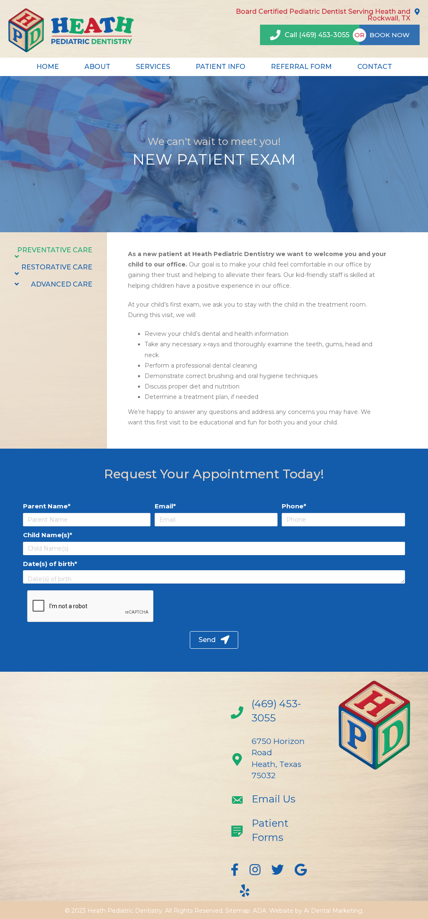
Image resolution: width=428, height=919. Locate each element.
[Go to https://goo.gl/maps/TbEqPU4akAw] (272, 761)
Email (164, 506)
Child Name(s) (46, 535)
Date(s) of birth (48, 564)
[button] (214, 640)
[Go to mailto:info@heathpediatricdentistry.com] (272, 801)
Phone (292, 506)
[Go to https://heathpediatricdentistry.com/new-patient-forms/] (272, 832)
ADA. (260, 910)
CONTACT (374, 67)
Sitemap (237, 910)
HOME (47, 67)
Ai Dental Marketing (333, 910)
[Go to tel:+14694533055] (272, 713)
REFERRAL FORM (301, 67)
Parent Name (45, 506)
